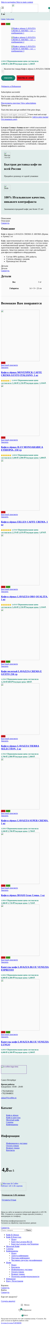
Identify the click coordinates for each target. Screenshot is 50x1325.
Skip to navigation (8, 2)
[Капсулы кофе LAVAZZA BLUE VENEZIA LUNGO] (20, 1030)
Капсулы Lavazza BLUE (21, 1242)
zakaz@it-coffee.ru (8, 1098)
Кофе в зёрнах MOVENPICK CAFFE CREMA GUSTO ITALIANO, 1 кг (21, 374)
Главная (3, 19)
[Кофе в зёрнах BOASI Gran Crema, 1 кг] (20, 883)
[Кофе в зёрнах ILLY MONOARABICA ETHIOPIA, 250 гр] (20, 435)
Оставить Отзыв (9, 1200)
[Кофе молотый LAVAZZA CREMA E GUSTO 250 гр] (20, 659)
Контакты (10, 1150)
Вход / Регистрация (14, 1281)
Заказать (8, 78)
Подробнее (7, 1323)
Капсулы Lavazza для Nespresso (25, 1244)
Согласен (17, 1323)
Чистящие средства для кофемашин (26, 1260)
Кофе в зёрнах (10, 19)
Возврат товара (12, 1148)
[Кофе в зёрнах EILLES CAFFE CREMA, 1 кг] (20, 510)
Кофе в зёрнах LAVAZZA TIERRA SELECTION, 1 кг (20, 747)
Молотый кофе (12, 1120)
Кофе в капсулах (13, 1117)
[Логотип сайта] (25, 12)
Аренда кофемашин (19, 1256)
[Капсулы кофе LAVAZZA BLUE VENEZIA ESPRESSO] (20, 955)
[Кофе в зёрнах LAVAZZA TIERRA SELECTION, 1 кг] (20, 734)
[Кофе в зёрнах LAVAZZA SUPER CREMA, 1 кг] (20, 809)
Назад (13, 1239)
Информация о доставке (16, 1143)
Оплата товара (12, 1146)
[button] (4, 367)
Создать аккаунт (8, 1301)
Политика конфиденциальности (25, 1276)
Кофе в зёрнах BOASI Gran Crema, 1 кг (23, 895)
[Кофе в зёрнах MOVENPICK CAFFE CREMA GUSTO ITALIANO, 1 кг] (20, 360)
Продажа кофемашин (20, 1258)
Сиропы (9, 1122)
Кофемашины (12, 1124)
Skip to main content (24, 2)
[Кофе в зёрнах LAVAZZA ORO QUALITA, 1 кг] (20, 585)
